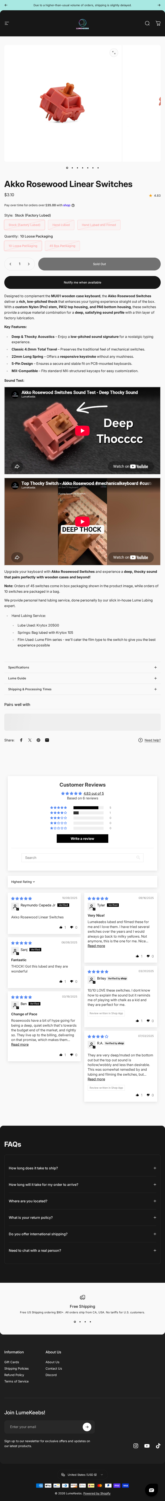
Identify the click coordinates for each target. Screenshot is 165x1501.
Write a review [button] (82, 838)
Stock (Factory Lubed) (24, 225)
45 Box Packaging (62, 246)
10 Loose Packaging (23, 246)
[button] (58, 807)
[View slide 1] (74, 1321)
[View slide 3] (85, 1321)
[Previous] (6, 5)
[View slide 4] (90, 1321)
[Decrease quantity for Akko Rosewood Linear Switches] (9, 264)
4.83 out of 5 (94, 793)
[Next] (159, 5)
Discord (51, 1375)
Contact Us (54, 1368)
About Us (53, 1362)
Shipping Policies (16, 1368)
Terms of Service (16, 1381)
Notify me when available (82, 282)
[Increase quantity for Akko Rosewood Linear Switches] (30, 264)
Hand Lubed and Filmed (99, 225)
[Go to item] (67, 167)
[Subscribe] (87, 1427)
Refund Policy (14, 1375)
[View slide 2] (79, 1321)
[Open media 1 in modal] (114, 52)
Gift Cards (11, 1362)
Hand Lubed (61, 225)
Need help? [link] (153, 740)
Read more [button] (96, 946)
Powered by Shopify (96, 1493)
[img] (21, 898)
